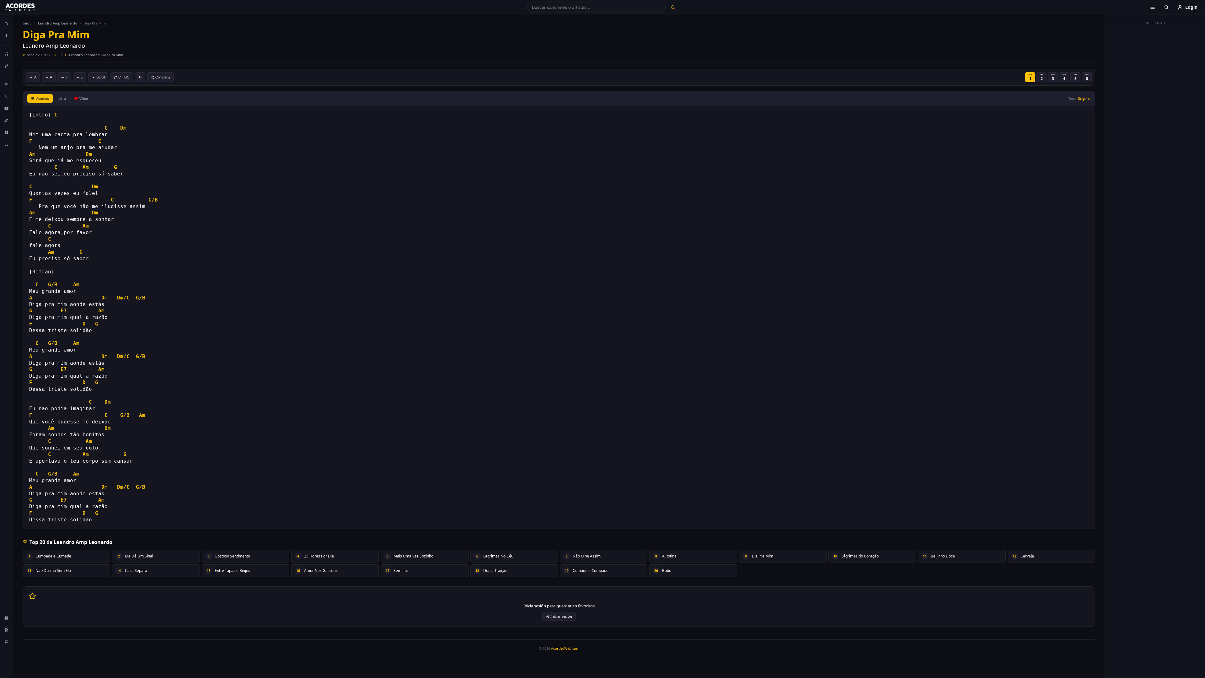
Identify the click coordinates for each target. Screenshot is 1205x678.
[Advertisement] (1155, 122)
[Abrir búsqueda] (1166, 7)
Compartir (162, 77)
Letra (61, 98)
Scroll (100, 77)
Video (83, 98)
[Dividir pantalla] (6, 144)
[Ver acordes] (6, 132)
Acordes (42, 98)
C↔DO (124, 77)
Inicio (27, 23)
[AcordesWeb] (27, 7)
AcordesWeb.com (565, 648)
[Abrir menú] (1153, 7)
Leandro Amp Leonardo (57, 23)
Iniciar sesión (561, 616)
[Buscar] (672, 7)
